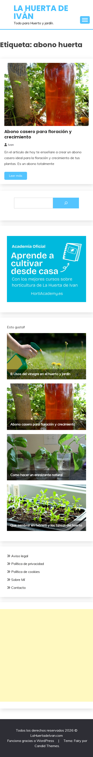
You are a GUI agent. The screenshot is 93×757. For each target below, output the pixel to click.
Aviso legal (19, 556)
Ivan (11, 145)
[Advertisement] (46, 655)
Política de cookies (25, 571)
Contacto (18, 587)
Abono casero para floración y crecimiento (38, 134)
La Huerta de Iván (41, 12)
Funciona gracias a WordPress (31, 740)
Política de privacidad (27, 564)
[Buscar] (66, 203)
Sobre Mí (18, 579)
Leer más (15, 176)
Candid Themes (47, 746)
